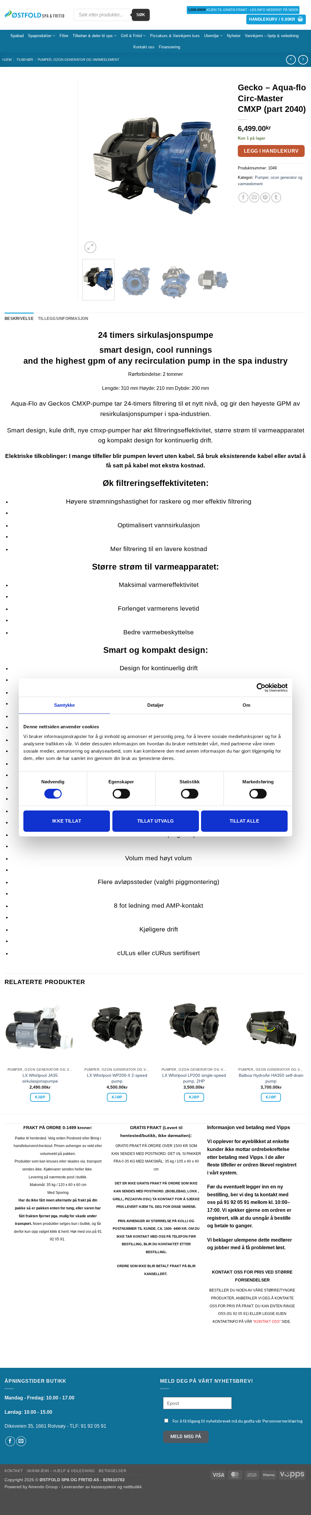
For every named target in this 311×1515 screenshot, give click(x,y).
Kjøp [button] (40, 1097)
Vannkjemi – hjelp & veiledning (272, 35)
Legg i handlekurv (271, 151)
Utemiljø (211, 35)
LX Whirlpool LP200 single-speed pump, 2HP (194, 1078)
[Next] (218, 166)
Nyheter (234, 35)
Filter (64, 35)
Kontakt (13, 1471)
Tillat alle (244, 820)
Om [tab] (246, 705)
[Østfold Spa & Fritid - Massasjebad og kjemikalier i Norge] (35, 15)
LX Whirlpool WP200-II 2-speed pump (117, 1078)
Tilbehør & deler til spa (92, 35)
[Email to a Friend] (254, 197)
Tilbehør (24, 59)
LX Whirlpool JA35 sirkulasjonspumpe (40, 1078)
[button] (276, 20)
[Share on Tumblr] (276, 197)
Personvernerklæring (282, 1420)
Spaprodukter (39, 35)
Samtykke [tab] (64, 705)
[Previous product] (303, 59)
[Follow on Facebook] (10, 1441)
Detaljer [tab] (155, 705)
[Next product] (291, 59)
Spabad (17, 35)
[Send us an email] (21, 1441)
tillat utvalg (155, 820)
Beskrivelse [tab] (19, 318)
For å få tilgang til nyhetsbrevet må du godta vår (237, 1420)
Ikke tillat (66, 820)
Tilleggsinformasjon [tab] (63, 318)
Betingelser (112, 1471)
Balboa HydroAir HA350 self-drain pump (271, 1078)
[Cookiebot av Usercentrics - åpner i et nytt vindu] (261, 687)
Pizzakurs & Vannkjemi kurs (175, 35)
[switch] (121, 794)
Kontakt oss (144, 47)
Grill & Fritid (131, 35)
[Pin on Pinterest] (265, 197)
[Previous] (92, 166)
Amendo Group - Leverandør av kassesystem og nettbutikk (85, 1486)
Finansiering (169, 47)
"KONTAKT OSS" (267, 1321)
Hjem (7, 59)
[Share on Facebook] (243, 197)
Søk (140, 14)
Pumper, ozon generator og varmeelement (78, 59)
